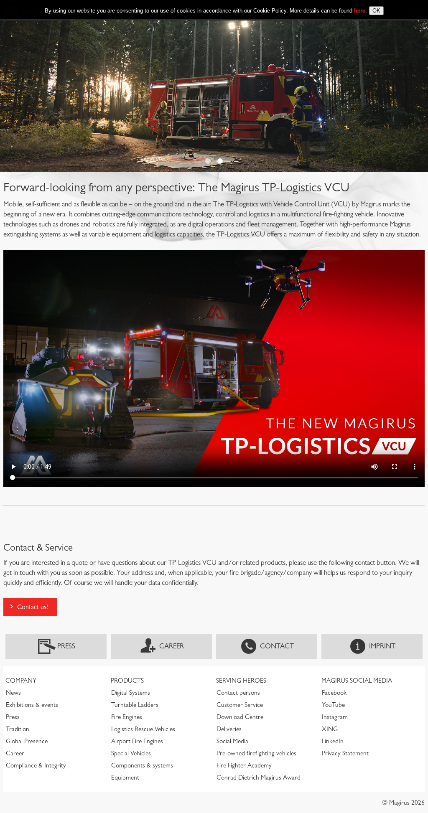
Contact (277, 646)
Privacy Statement (345, 753)
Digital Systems (130, 692)
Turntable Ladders (134, 705)
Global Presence (27, 741)
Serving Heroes (241, 680)
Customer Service (240, 705)
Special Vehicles (131, 753)
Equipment (125, 777)
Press (66, 646)
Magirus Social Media (356, 680)
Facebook (334, 692)
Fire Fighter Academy (244, 765)
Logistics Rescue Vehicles (143, 729)
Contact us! (32, 607)
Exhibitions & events (32, 705)
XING (330, 729)
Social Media (232, 741)
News (13, 692)
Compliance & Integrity (36, 765)
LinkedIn (333, 741)
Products (127, 680)
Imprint (382, 646)
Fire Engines (126, 717)
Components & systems (142, 765)
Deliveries (229, 729)
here (359, 11)
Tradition (17, 729)
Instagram (335, 717)
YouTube (333, 705)
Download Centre (240, 717)
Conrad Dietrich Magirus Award (259, 777)
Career (171, 646)
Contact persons (238, 692)
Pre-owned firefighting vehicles (256, 753)
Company (20, 680)
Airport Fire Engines (137, 741)
